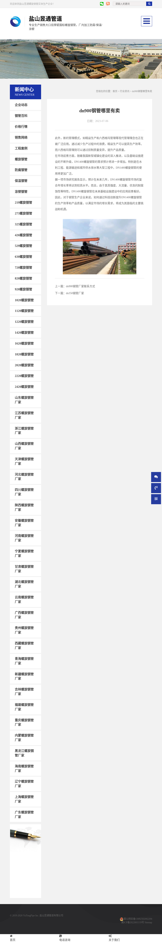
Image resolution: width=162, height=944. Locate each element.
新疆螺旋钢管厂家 (24, 676)
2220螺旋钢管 (24, 376)
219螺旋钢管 (23, 202)
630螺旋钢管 (23, 256)
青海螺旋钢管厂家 (24, 661)
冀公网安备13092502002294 (138, 919)
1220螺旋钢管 (24, 321)
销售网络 (21, 137)
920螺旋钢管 (23, 289)
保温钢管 (21, 180)
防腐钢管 (21, 170)
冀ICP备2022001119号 (132, 922)
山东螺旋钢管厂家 (24, 400)
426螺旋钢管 (23, 235)
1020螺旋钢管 (24, 300)
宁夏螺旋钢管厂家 (24, 553)
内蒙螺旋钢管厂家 (24, 738)
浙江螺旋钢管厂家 (24, 430)
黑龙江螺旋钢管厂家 (24, 753)
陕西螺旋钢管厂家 (24, 507)
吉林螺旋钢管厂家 (24, 692)
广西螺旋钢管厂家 (24, 615)
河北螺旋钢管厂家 (24, 476)
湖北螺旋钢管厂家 (24, 584)
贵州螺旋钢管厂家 (24, 630)
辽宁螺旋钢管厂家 (24, 784)
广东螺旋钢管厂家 (24, 814)
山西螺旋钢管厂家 (24, 446)
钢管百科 (21, 115)
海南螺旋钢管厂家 (24, 768)
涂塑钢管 (21, 191)
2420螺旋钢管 (24, 386)
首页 (115, 91)
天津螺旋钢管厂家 (24, 461)
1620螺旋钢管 (24, 343)
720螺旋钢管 (23, 267)
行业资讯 (124, 91)
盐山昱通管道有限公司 (51, 915)
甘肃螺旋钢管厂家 (24, 569)
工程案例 (21, 148)
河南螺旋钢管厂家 (24, 538)
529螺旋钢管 (23, 245)
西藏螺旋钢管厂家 (24, 645)
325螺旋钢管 (23, 224)
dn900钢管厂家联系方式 (80, 286)
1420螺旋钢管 (24, 332)
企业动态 (21, 105)
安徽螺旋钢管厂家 (24, 523)
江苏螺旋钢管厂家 (24, 415)
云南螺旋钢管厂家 (24, 599)
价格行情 (21, 126)
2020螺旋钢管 (24, 365)
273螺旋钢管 (23, 213)
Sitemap (148, 922)
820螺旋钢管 (23, 278)
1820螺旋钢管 (24, 354)
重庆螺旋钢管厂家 (24, 722)
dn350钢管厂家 (75, 293)
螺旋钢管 (21, 159)
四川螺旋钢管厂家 (24, 492)
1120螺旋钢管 (24, 310)
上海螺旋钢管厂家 (24, 799)
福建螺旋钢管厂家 (24, 707)
